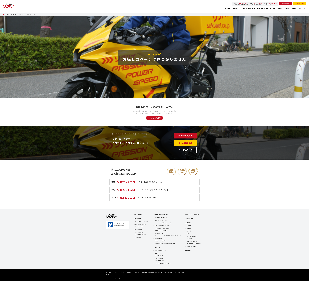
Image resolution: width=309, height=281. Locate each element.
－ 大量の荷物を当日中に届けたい (161, 225)
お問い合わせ (302, 8)
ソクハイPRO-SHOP (167, 272)
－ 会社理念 (188, 228)
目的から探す (236, 8)
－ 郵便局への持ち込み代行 (159, 241)
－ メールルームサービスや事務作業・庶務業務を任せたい (167, 236)
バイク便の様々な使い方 (248, 8)
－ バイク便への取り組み (191, 236)
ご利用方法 (156, 247)
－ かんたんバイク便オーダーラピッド (162, 263)
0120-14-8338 (257, 3)
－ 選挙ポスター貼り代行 (159, 238)
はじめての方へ (226, 8)
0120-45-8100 (242, 3)
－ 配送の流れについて (158, 253)
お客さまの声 (189, 219)
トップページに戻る (154, 118)
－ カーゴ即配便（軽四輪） (140, 224)
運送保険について (136, 272)
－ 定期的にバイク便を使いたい (160, 218)
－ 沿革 (187, 233)
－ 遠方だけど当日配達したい (160, 220)
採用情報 (294, 8)
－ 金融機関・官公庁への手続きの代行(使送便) (164, 243)
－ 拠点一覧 (188, 231)
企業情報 (287, 8)
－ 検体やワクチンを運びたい (160, 230)
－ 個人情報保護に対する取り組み (193, 244)
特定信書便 (144, 272)
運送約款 (129, 272)
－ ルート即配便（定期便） (140, 234)
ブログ (175, 272)
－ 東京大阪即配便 (138, 229)
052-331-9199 (273, 3)
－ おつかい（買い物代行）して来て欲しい (163, 223)
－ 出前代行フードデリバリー (160, 233)
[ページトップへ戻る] (304, 276)
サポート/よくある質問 (276, 8)
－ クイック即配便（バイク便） (141, 222)
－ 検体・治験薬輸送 (138, 232)
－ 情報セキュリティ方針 (191, 241)
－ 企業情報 (188, 226)
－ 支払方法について (158, 255)
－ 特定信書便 (188, 238)
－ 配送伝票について (158, 258)
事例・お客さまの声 (262, 8)
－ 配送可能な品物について (159, 250)
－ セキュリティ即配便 (139, 227)
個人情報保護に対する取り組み (155, 272)
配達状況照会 (181, 272)
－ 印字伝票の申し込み (158, 261)
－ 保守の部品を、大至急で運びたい (161, 228)
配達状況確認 (300, 4)
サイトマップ (109, 274)
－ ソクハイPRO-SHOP (190, 246)
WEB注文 (286, 4)
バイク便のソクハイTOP (10, 14)
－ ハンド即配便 (137, 237)
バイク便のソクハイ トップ (112, 272)
